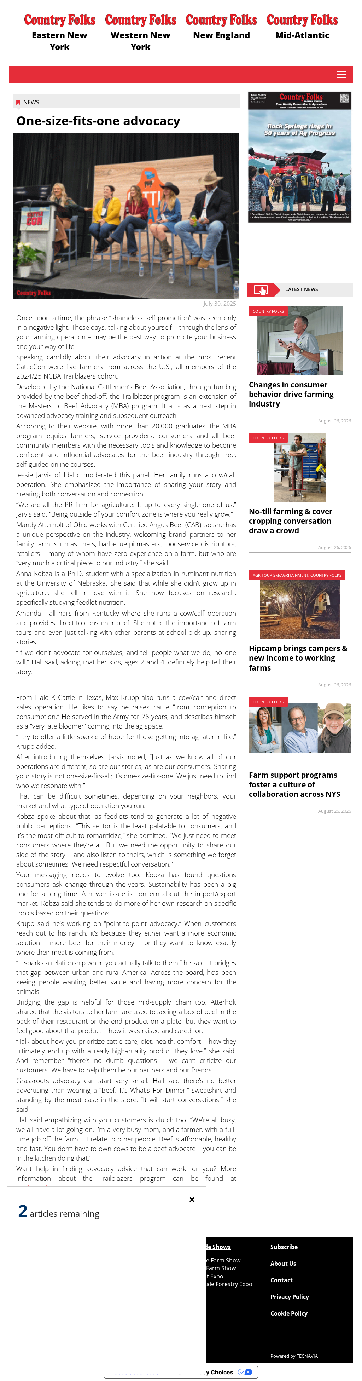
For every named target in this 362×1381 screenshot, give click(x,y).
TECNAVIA (307, 1356)
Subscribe (284, 1247)
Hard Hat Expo (204, 1276)
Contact (281, 1280)
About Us (283, 1263)
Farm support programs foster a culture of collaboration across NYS (294, 784)
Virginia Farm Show (210, 1268)
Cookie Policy (289, 1313)
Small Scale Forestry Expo (218, 1284)
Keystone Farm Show (212, 1260)
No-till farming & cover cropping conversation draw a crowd (291, 520)
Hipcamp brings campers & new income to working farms (298, 657)
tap (341, 75)
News (31, 102)
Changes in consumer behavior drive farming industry (291, 394)
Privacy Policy (289, 1297)
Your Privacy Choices (204, 1372)
